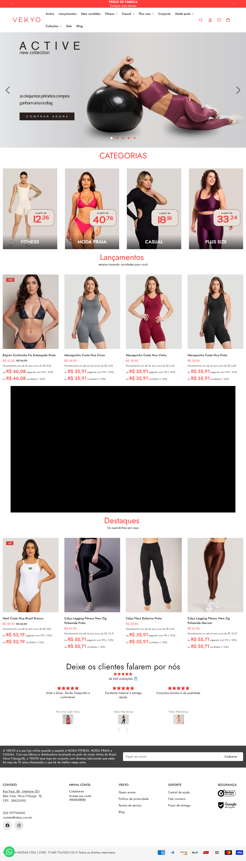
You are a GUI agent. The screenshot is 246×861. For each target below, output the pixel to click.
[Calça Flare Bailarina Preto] (154, 575)
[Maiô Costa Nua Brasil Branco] (31, 575)
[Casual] (154, 208)
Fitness (109, 14)
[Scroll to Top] (238, 840)
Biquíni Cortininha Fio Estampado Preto (29, 355)
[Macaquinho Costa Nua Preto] (216, 312)
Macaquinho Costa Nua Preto (207, 355)
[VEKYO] (26, 20)
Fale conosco (176, 799)
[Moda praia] (92, 208)
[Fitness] (30, 208)
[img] (123, 674)
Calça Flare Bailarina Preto (144, 618)
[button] (120, 730)
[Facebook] (7, 825)
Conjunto (164, 14)
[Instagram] (19, 825)
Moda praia (182, 14)
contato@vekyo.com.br (17, 817)
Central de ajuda (179, 792)
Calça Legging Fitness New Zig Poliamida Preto (85, 620)
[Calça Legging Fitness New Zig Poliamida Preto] (92, 575)
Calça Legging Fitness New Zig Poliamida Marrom (209, 620)
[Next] (234, 4)
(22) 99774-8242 (14, 813)
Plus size (145, 14)
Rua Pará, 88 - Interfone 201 (21, 791)
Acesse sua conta (80, 796)
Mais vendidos (91, 14)
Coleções (52, 26)
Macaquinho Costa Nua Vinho (146, 355)
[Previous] (12, 4)
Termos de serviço (130, 805)
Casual (126, 14)
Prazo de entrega (179, 805)
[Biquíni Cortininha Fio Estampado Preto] (31, 312)
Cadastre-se (76, 791)
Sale (69, 26)
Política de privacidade (134, 799)
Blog (79, 26)
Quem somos (127, 792)
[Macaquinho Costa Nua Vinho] (154, 312)
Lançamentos (67, 14)
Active (50, 14)
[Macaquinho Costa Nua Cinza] (92, 312)
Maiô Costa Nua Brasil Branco (23, 618)
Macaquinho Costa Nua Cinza (84, 355)
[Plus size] (216, 208)
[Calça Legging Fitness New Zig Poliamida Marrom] (216, 575)
